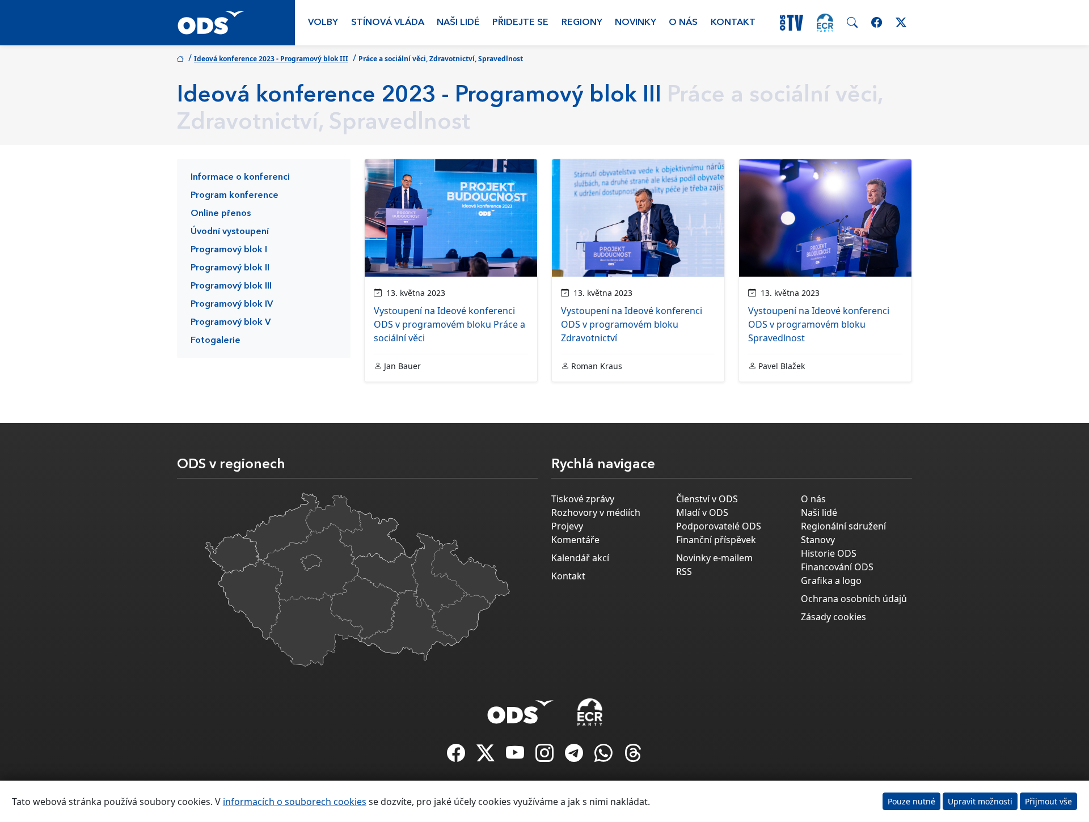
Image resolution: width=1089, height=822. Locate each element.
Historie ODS (828, 553)
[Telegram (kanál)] (575, 756)
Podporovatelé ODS (718, 526)
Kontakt (733, 22)
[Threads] (633, 756)
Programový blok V (231, 322)
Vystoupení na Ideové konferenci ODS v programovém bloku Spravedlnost (818, 324)
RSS (684, 571)
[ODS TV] (516, 756)
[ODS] (521, 708)
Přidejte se (520, 22)
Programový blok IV (232, 304)
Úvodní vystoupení (230, 231)
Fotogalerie (215, 340)
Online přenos (221, 213)
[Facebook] (457, 756)
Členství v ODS (707, 499)
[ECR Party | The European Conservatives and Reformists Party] (825, 22)
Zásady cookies (833, 617)
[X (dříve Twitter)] (486, 756)
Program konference (234, 195)
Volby (323, 22)
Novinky (635, 22)
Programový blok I (229, 250)
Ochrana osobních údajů (854, 598)
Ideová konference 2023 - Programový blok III (271, 58)
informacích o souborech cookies (294, 801)
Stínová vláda (387, 22)
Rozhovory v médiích (595, 512)
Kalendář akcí (580, 558)
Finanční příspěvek (716, 539)
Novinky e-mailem (714, 558)
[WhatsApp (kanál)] (604, 756)
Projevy (567, 526)
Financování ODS (837, 567)
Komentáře (575, 539)
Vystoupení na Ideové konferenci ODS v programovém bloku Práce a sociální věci (449, 324)
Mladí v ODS (702, 512)
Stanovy (818, 539)
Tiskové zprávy (582, 499)
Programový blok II (230, 268)
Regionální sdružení (843, 526)
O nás (683, 22)
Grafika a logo (831, 580)
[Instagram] (545, 756)
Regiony (582, 22)
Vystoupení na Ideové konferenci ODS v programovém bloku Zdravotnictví (631, 324)
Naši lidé (458, 22)
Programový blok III (231, 286)
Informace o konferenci (240, 177)
